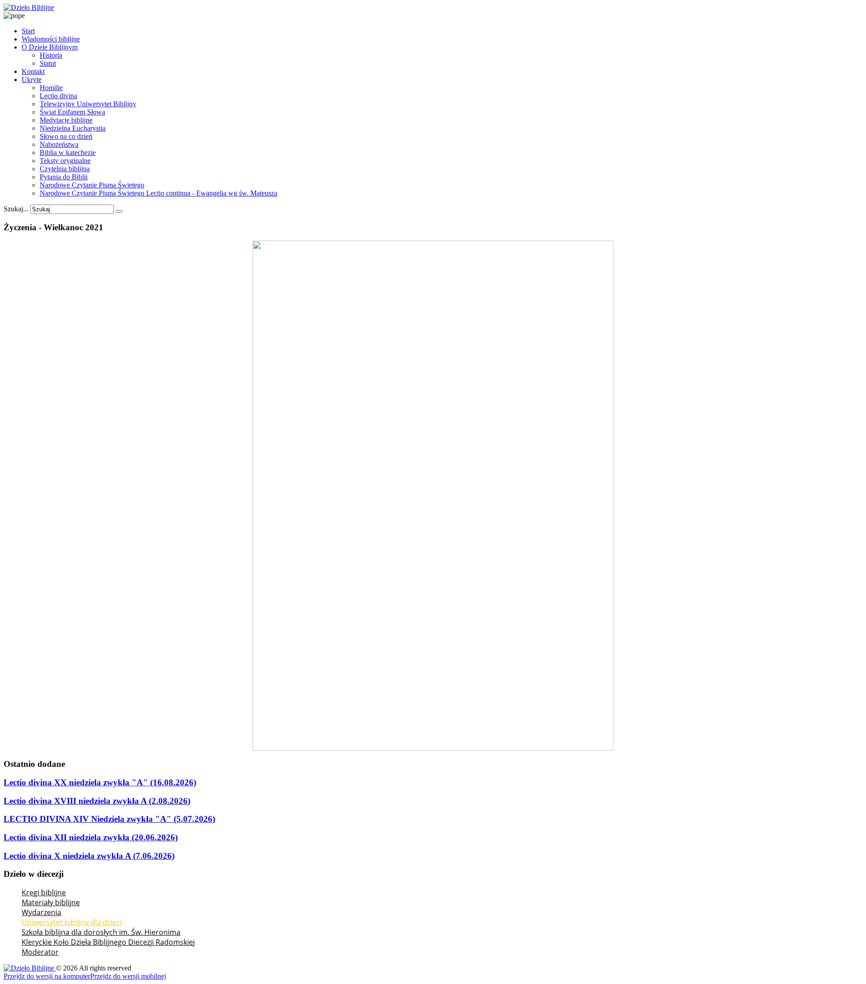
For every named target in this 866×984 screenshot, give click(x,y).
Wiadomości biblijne (51, 39)
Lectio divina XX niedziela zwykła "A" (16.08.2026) (100, 782)
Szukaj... (16, 209)
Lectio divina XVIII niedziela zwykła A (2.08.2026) (97, 801)
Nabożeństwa (59, 144)
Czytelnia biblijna (65, 169)
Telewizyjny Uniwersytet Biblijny (88, 104)
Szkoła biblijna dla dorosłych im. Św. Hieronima (101, 932)
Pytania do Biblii (64, 177)
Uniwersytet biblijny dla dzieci (72, 922)
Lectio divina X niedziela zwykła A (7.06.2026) (89, 856)
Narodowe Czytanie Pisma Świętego (92, 185)
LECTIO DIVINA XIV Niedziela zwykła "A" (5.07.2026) (109, 819)
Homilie (51, 87)
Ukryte (31, 79)
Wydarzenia (41, 912)
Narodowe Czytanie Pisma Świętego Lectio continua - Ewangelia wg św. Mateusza (158, 193)
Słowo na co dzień (66, 136)
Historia (51, 55)
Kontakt (33, 71)
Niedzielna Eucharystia (73, 128)
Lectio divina (58, 96)
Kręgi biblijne (44, 892)
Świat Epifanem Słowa (72, 112)
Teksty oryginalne (65, 160)
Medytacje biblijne (66, 120)
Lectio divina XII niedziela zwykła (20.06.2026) (91, 837)
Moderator (40, 952)
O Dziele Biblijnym (50, 47)
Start (28, 31)
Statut (48, 63)
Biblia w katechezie (68, 152)
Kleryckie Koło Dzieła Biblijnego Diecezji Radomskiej (108, 942)
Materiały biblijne (51, 902)
